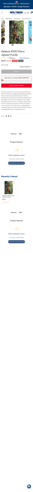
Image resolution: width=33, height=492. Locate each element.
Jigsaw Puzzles (9, 18)
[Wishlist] (28, 13)
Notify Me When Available (16, 85)
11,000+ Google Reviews (20, 6)
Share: (2, 116)
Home (2, 18)
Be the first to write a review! (16, 163)
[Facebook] (6, 116)
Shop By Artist (17, 18)
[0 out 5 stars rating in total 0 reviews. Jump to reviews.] (6, 202)
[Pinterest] (11, 116)
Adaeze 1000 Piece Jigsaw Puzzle (8, 196)
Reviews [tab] (14, 134)
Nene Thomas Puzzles (27, 18)
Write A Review (24, 58)
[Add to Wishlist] (13, 183)
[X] (9, 116)
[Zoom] (26, 22)
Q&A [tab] (20, 134)
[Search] (25, 13)
